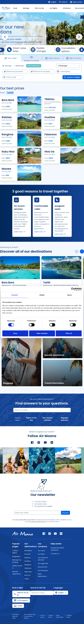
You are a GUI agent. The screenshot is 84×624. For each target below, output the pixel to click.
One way (8, 66)
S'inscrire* (65, 513)
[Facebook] (32, 442)
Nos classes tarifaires (48, 419)
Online (19, 606)
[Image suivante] (79, 37)
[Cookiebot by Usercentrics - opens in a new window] (73, 289)
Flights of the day (31, 419)
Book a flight (20, 110)
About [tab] (69, 295)
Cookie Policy (50, 616)
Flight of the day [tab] (75, 58)
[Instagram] (38, 442)
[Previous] (77, 251)
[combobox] (14, 71)
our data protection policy (38, 521)
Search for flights (73, 77)
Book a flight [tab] (12, 58)
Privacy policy (42, 616)
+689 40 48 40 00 (22, 593)
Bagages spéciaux (64, 419)
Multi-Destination (33, 66)
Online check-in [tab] (54, 58)
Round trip (20, 66)
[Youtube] (45, 442)
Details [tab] (42, 295)
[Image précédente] (5, 37)
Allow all (69, 333)
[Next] (82, 251)
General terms (69, 616)
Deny (15, 333)
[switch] (32, 324)
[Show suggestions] (24, 71)
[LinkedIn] (51, 442)
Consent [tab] (14, 295)
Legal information (59, 616)
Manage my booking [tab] (31, 60)
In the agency (22, 600)
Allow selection (42, 333)
